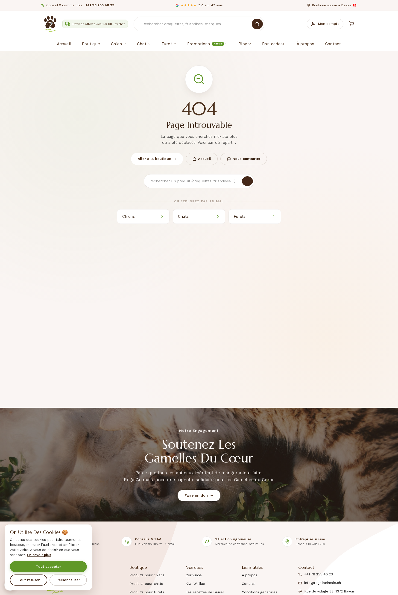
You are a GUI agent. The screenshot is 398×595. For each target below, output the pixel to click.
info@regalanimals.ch (322, 583)
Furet (167, 43)
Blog (243, 43)
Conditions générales (259, 592)
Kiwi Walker (196, 584)
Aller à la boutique (154, 159)
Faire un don (196, 495)
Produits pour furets (146, 592)
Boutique (91, 43)
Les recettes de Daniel (205, 592)
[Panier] (351, 23)
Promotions (204, 43)
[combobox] (199, 24)
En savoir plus (39, 555)
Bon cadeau (274, 43)
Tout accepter (48, 567)
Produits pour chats (146, 584)
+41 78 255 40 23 (318, 574)
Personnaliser (68, 580)
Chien (116, 43)
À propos (305, 43)
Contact (333, 43)
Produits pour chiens (146, 575)
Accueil (64, 43)
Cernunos (194, 575)
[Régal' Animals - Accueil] (50, 24)
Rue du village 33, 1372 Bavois (329, 591)
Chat (141, 43)
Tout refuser (29, 580)
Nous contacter (246, 159)
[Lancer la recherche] (257, 24)
